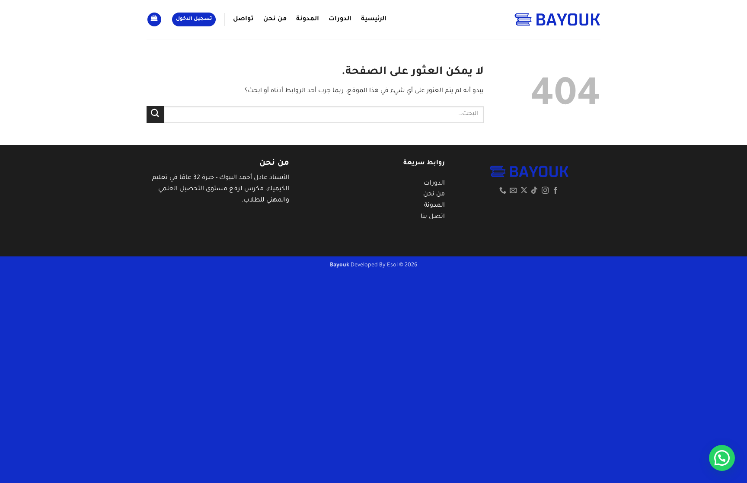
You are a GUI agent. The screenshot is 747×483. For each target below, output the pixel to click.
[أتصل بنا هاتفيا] (502, 191)
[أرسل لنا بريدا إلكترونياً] (513, 191)
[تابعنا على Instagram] (545, 191)
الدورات (340, 19)
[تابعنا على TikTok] (534, 191)
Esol (392, 265)
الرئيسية (373, 19)
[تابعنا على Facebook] (555, 191)
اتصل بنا (433, 217)
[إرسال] (155, 114)
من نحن (275, 19)
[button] (194, 20)
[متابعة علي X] (523, 191)
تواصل (243, 19)
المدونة (307, 19)
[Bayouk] (557, 19)
